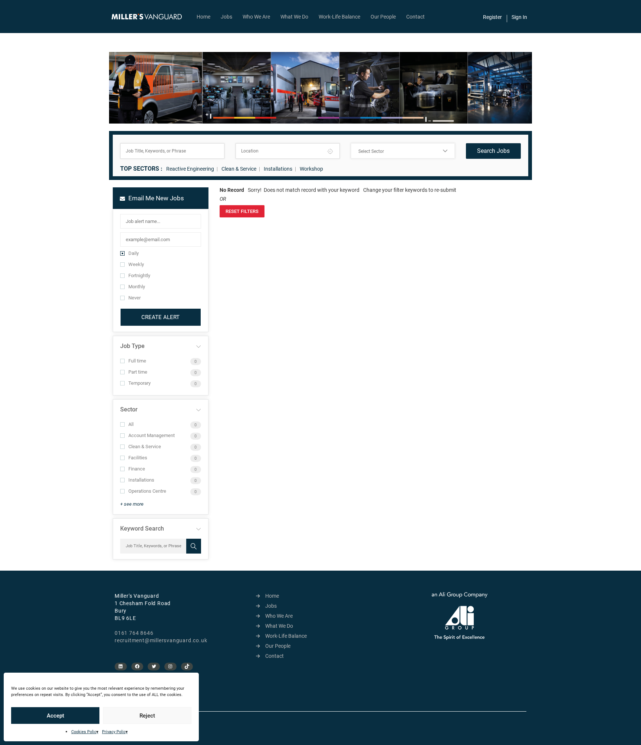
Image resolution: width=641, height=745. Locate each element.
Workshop (311, 168)
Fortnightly (139, 275)
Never (134, 297)
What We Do (294, 17)
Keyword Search (142, 528)
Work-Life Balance (339, 17)
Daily (133, 253)
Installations (278, 168)
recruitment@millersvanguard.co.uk (161, 640)
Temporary (139, 383)
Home (203, 17)
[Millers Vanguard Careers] (150, 16)
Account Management (151, 435)
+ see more (132, 504)
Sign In (519, 17)
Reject (147, 715)
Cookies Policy (84, 731)
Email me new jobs (155, 198)
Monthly (136, 286)
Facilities (137, 457)
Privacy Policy (115, 731)
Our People (383, 17)
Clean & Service (238, 168)
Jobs (226, 17)
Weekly (136, 264)
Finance (136, 468)
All (131, 424)
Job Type (132, 345)
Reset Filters (242, 211)
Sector (129, 409)
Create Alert (160, 317)
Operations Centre (147, 491)
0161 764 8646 (134, 633)
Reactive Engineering (190, 168)
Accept (55, 715)
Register (492, 17)
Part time (137, 372)
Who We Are (256, 17)
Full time (137, 360)
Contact (415, 17)
